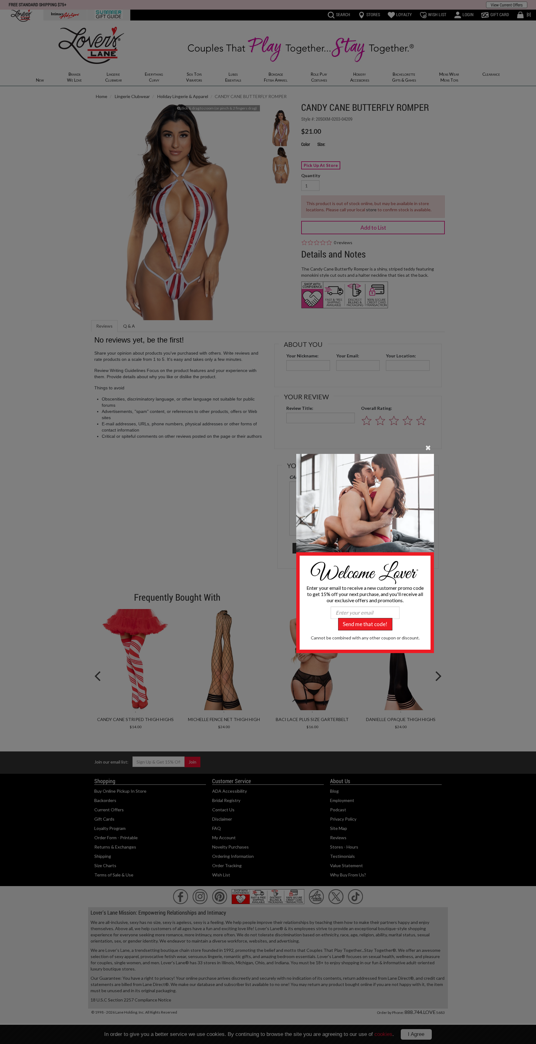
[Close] (428, 447)
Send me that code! (365, 624)
